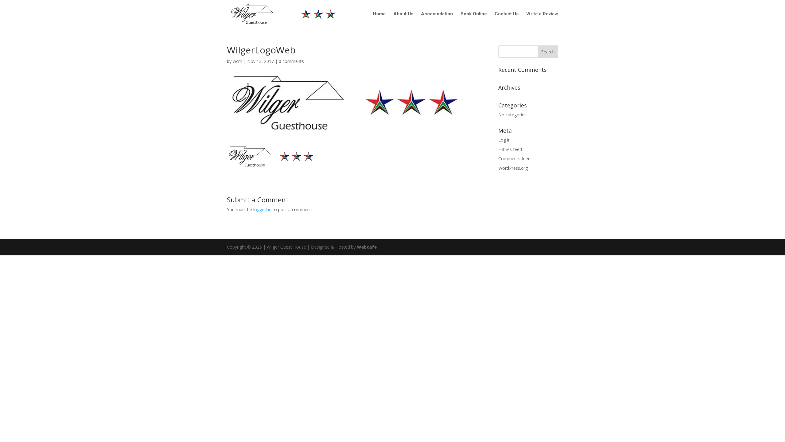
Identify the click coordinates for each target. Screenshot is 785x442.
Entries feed (510, 149)
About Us (403, 14)
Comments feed (514, 158)
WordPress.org (513, 168)
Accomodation (437, 14)
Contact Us (507, 14)
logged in (262, 209)
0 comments (291, 61)
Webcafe (367, 247)
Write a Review (542, 14)
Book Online (474, 14)
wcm (237, 61)
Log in (504, 140)
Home (379, 14)
